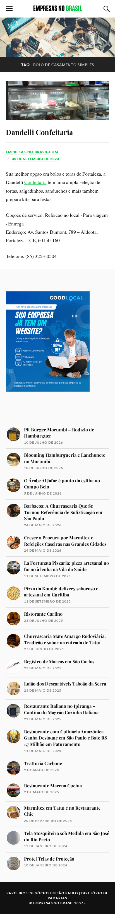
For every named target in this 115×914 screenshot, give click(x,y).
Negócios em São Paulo (54, 893)
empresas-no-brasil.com (32, 152)
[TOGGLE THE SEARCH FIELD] (105, 8)
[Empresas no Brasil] (57, 8)
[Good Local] (48, 401)
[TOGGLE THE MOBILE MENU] (9, 8)
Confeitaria (35, 182)
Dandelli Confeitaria (39, 132)
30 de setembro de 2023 (35, 159)
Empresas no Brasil (53, 903)
